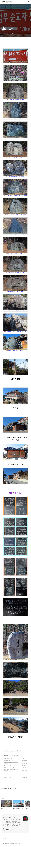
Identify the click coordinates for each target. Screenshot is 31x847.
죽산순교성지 (7, 776)
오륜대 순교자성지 (8, 767)
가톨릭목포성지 (7, 760)
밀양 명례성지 (7, 758)
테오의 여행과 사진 (7, 2)
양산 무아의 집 (7, 777)
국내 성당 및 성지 (12, 755)
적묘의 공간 (4, 841)
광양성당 (6, 763)
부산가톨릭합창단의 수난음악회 (11, 762)
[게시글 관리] (12, 750)
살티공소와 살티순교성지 (9, 765)
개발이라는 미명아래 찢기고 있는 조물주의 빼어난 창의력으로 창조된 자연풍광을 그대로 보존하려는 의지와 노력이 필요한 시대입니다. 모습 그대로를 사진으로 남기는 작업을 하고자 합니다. (12, 822)
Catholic (6, 755)
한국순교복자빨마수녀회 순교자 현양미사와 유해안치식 (12, 770)
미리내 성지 (6, 774)
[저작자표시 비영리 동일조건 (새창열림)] (23, 750)
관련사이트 (4, 838)
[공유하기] (10, 750)
